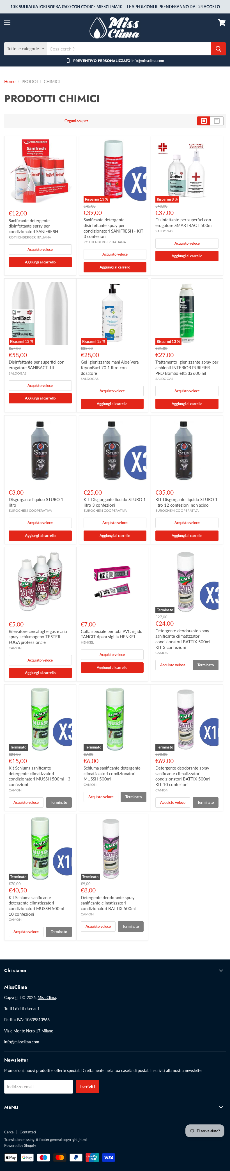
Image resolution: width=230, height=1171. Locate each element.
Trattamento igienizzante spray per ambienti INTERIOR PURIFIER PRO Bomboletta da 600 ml (186, 367)
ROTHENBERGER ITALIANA (30, 237)
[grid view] (203, 120)
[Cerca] (218, 48)
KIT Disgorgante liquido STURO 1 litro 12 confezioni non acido (186, 502)
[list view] (217, 120)
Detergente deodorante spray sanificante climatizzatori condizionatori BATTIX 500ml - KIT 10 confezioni (184, 776)
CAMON (15, 648)
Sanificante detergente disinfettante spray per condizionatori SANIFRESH (33, 226)
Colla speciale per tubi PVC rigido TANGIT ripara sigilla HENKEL (111, 634)
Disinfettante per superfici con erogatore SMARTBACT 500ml (184, 222)
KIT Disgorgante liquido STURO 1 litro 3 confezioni (115, 502)
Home (9, 81)
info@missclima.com (21, 1041)
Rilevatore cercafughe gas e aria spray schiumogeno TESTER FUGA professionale (38, 637)
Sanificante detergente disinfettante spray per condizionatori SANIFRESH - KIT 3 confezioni (113, 228)
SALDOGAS (164, 231)
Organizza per (76, 121)
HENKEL (87, 642)
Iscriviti (87, 1086)
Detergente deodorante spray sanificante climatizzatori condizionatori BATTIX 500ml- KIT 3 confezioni (183, 639)
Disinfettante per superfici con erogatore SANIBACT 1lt (36, 364)
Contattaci (28, 1132)
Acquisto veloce (40, 249)
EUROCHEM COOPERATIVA (30, 510)
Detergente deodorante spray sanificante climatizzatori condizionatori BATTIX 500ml (108, 903)
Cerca (8, 1132)
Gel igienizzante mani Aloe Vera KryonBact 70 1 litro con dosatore (110, 367)
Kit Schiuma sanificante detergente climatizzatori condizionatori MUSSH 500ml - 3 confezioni (39, 776)
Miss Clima (47, 997)
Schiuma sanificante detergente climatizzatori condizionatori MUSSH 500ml (112, 773)
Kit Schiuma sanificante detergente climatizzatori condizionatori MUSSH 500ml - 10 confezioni (38, 906)
